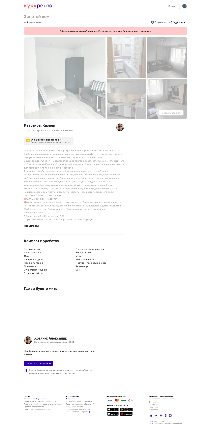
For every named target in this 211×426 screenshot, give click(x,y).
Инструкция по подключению (78, 409)
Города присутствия (74, 406)
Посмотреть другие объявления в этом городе (124, 31)
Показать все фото (171, 112)
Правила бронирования (34, 406)
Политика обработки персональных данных (42, 404)
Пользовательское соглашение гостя (40, 401)
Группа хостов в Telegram (77, 412)
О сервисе (153, 402)
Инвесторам (154, 410)
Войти (171, 6)
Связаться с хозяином (38, 363)
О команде (153, 404)
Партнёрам (153, 407)
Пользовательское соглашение (37, 409)
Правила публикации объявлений (80, 404)
